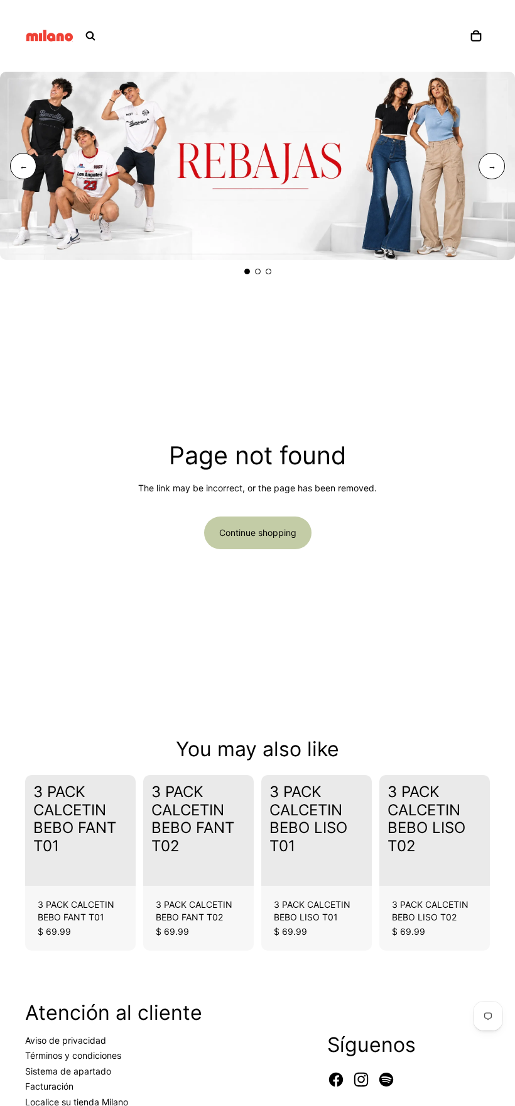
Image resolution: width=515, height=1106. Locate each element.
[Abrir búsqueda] (90, 36)
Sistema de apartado (68, 1071)
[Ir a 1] (247, 271)
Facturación (49, 1086)
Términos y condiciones (73, 1055)
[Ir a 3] (268, 271)
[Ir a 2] (258, 271)
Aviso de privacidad (65, 1040)
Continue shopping (257, 532)
